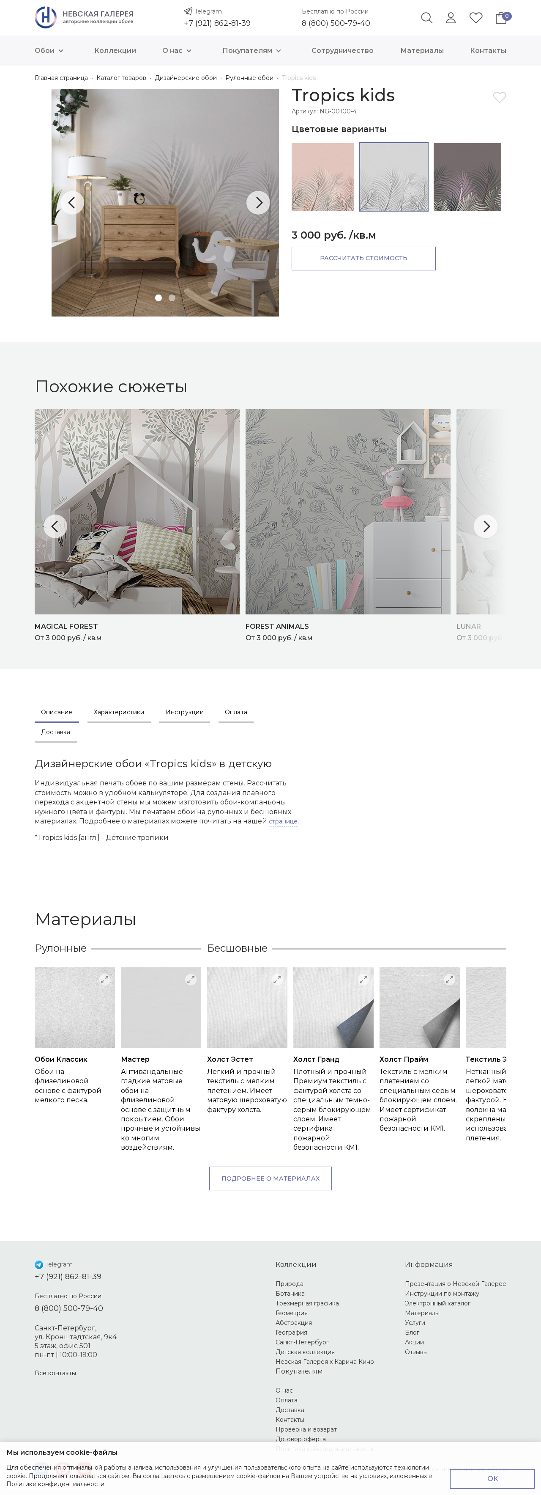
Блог (412, 1332)
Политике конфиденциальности (55, 1484)
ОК (492, 1479)
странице (283, 821)
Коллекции (115, 51)
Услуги (415, 1323)
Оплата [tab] (236, 712)
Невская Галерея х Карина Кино (325, 1362)
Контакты (488, 51)
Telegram (208, 11)
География (291, 1332)
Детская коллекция (305, 1352)
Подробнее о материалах (270, 1178)
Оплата (287, 1400)
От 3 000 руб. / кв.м (68, 632)
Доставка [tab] (56, 732)
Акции (414, 1342)
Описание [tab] (57, 712)
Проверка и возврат (306, 1429)
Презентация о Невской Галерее (455, 1284)
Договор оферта (301, 1439)
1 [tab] (158, 298)
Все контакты (55, 1373)
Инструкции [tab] (185, 712)
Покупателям (247, 51)
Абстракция (294, 1323)
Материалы (422, 51)
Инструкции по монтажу (442, 1293)
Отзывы (416, 1352)
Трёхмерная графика (307, 1303)
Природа (289, 1284)
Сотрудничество (342, 51)
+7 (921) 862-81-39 (217, 23)
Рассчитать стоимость (363, 258)
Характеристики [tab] (119, 712)
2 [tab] (172, 298)
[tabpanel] (165, 203)
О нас (172, 51)
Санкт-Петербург (302, 1342)
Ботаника (290, 1293)
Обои (45, 51)
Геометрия (292, 1313)
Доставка (290, 1410)
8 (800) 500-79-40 (336, 23)
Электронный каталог (437, 1303)
